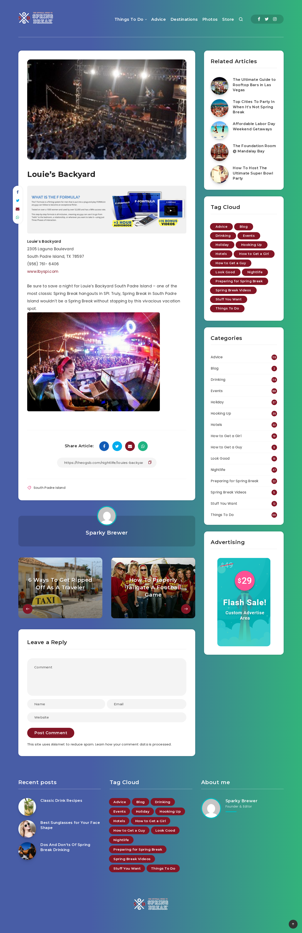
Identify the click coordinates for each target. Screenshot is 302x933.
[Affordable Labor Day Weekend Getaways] (219, 130)
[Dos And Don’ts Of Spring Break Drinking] (27, 851)
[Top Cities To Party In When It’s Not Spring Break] (219, 108)
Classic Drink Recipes (61, 800)
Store (228, 19)
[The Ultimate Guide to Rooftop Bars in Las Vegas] (219, 86)
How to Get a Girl (254, 254)
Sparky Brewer (107, 532)
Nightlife (255, 272)
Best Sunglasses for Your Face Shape (70, 825)
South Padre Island (49, 487)
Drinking (223, 236)
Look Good (225, 272)
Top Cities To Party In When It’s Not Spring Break (254, 107)
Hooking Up (251, 245)
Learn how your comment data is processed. (133, 744)
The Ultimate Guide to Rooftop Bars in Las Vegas (254, 85)
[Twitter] (267, 19)
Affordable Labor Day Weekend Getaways (254, 126)
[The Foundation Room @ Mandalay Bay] (219, 152)
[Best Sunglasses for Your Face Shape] (27, 829)
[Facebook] (259, 19)
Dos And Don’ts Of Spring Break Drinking (65, 847)
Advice (158, 19)
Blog (244, 227)
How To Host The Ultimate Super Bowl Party (253, 173)
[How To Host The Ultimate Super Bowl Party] (219, 174)
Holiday (222, 245)
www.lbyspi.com (42, 271)
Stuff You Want (229, 299)
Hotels (221, 254)
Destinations (184, 19)
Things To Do (129, 19)
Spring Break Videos (233, 290)
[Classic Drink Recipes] (27, 807)
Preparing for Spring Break (239, 281)
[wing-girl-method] (106, 232)
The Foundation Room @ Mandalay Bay (254, 148)
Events (249, 236)
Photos (210, 19)
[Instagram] (275, 19)
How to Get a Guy (231, 263)
